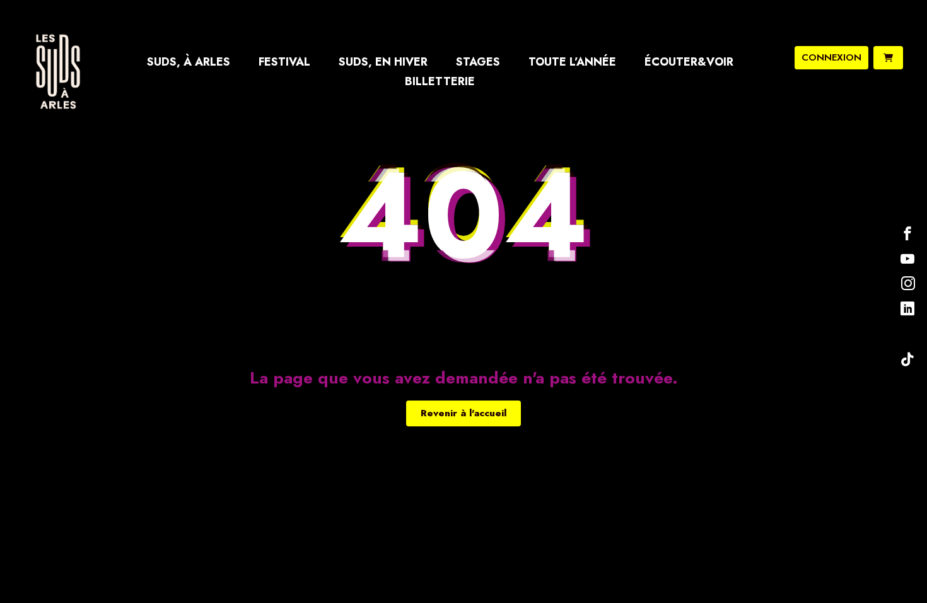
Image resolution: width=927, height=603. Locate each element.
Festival (284, 62)
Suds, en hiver (383, 62)
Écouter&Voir (688, 62)
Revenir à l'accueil (463, 413)
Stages (478, 62)
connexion (831, 57)
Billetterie (440, 81)
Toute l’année (572, 62)
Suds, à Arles (188, 62)
